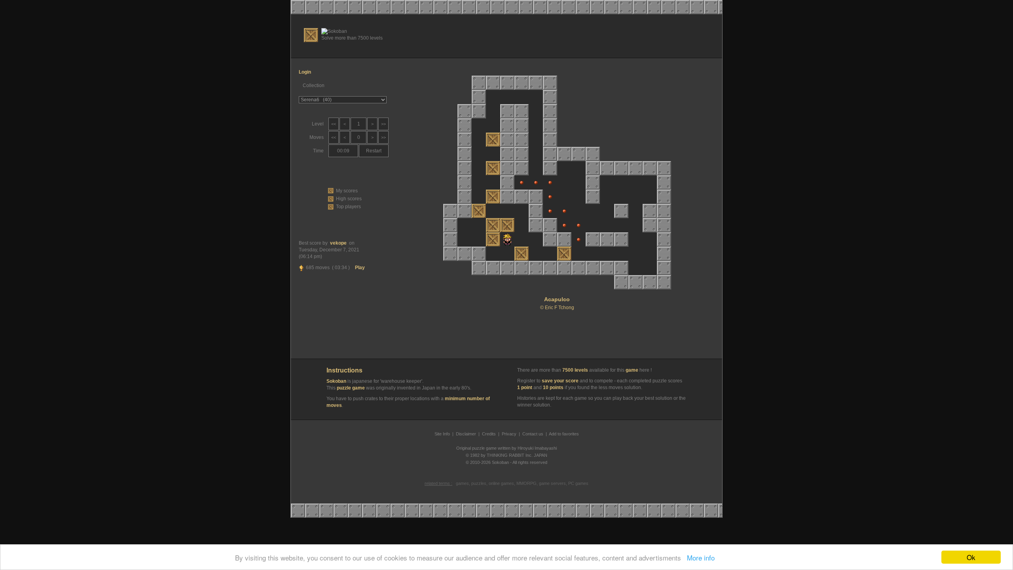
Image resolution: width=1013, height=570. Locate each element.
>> (383, 124)
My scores (347, 191)
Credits (489, 433)
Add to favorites (564, 433)
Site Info (442, 433)
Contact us (532, 433)
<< (333, 124)
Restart (373, 151)
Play (360, 267)
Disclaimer (466, 433)
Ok (971, 557)
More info (699, 557)
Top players (348, 206)
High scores (349, 198)
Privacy (509, 433)
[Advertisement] (574, 36)
